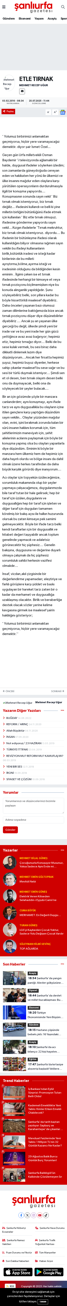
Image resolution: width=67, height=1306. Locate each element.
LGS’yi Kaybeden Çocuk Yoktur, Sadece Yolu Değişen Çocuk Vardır (42, 932)
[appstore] (18, 1272)
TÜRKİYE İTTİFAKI (17, 749)
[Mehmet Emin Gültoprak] (10, 879)
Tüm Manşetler (47, 1252)
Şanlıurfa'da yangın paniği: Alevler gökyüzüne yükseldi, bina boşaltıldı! (45, 981)
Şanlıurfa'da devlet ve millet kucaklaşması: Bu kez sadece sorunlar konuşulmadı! (45, 998)
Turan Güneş (28, 925)
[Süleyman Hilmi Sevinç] (10, 946)
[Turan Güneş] (10, 929)
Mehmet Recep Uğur (33, 85)
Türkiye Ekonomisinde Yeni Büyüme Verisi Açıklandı (45, 1015)
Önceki (9, 691)
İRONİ (10, 773)
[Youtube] (40, 1215)
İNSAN (10, 737)
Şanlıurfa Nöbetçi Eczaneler (14, 1230)
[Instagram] (33, 1215)
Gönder (10, 829)
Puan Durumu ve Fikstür (19, 1252)
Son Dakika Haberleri (17, 1261)
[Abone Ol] (63, 112)
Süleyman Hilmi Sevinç (35, 944)
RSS (11, 1286)
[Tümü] (62, 850)
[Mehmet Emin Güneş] (10, 896)
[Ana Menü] (3, 7)
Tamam (43, 1302)
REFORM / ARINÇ (17, 724)
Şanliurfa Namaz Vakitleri (13, 1242)
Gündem (9, 18)
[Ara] (63, 7)
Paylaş (10, 111)
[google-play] (49, 1272)
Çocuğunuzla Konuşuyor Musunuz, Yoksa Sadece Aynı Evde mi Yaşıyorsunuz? (42, 865)
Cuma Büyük (28, 910)
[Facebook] (21, 1215)
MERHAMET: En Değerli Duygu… (40, 915)
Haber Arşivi (46, 1261)
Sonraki (56, 691)
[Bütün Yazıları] (62, 710)
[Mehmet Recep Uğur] (9, 82)
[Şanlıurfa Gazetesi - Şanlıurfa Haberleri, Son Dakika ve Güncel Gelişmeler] (33, 7)
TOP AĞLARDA (29, 948)
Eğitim (32, 1059)
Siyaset (33, 990)
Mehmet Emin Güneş (33, 892)
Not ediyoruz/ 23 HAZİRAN (24, 743)
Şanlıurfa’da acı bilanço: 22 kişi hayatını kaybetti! (42, 1050)
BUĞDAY (12, 718)
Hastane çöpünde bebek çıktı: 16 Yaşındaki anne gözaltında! (43, 1032)
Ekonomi (25, 18)
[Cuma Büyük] (10, 912)
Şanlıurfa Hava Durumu (52, 1228)
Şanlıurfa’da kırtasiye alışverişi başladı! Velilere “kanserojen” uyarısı (45, 1067)
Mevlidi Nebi (28, 881)
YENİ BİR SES (14, 766)
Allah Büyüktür (15, 730)
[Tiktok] (46, 1215)
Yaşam (39, 18)
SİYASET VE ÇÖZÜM (19, 779)
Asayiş (52, 18)
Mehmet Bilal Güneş (34, 858)
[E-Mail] (22, 91)
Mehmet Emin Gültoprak (36, 877)
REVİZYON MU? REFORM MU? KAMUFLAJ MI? (34, 756)
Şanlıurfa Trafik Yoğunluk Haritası (45, 1242)
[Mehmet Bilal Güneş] (10, 862)
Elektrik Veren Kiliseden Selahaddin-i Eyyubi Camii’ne (38, 898)
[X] (27, 1215)
